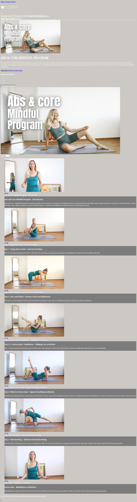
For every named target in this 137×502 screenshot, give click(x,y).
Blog (26, 16)
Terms (7, 496)
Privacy (12, 496)
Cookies (18, 496)
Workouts (19, 16)
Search (11, 16)
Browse (4, 16)
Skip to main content (8, 2)
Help (3, 496)
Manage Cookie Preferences (31, 496)
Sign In (18, 18)
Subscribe (4, 70)
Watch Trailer (13, 70)
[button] (1, 13)
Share (21, 70)
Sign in (46, 16)
